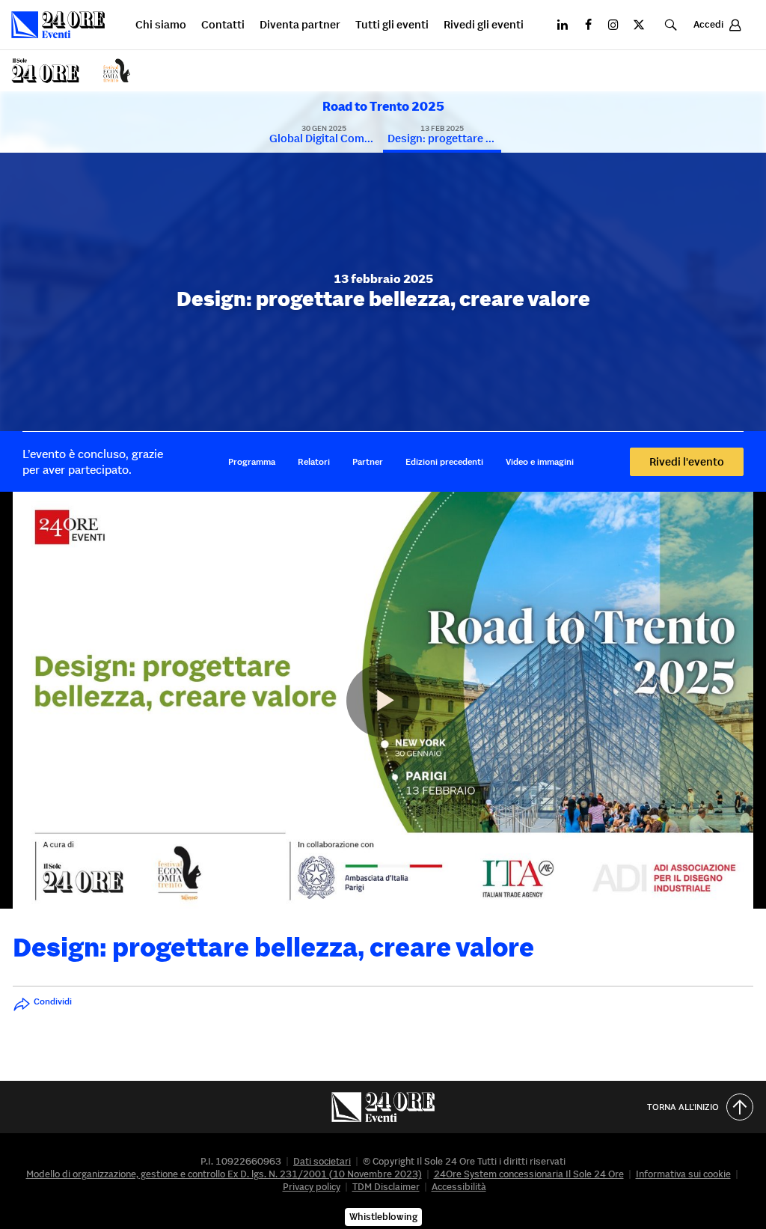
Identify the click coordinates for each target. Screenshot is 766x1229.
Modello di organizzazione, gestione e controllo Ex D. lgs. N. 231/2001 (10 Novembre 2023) (224, 1174)
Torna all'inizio (683, 1106)
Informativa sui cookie (683, 1174)
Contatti (223, 25)
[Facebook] (588, 25)
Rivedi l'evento (686, 461)
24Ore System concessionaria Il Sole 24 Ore (529, 1174)
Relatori (314, 461)
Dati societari (322, 1161)
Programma (251, 461)
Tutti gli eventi (392, 25)
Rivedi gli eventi (484, 25)
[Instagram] (613, 25)
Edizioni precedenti (444, 461)
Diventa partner (300, 25)
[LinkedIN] (563, 25)
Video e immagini (540, 461)
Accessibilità (459, 1186)
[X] (639, 25)
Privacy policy (311, 1186)
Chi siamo (160, 25)
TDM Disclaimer (386, 1186)
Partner (367, 461)
